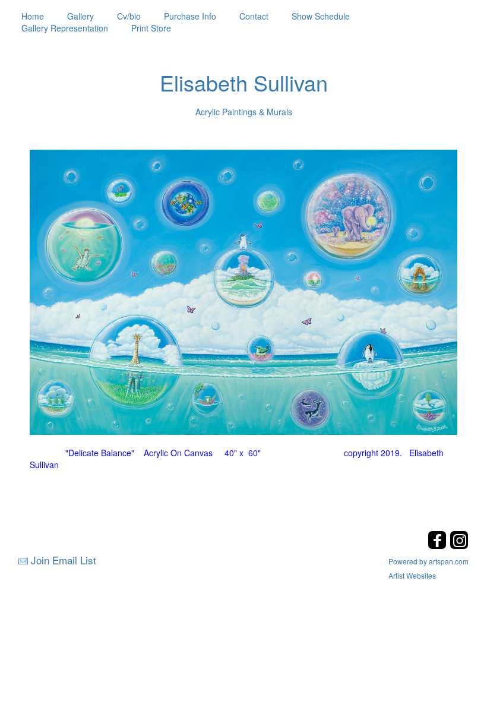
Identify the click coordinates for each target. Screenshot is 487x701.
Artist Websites (412, 575)
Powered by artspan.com (428, 561)
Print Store (151, 28)
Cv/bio (129, 16)
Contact (253, 16)
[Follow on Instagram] (459, 545)
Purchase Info (190, 16)
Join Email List (63, 559)
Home (32, 16)
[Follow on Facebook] (439, 545)
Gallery (80, 16)
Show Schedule (321, 16)
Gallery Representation (64, 28)
